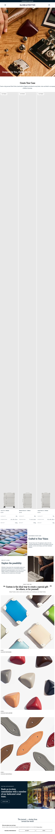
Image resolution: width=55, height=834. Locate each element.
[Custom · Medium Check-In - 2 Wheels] (27, 500)
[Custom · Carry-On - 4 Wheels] (9, 500)
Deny (44, 830)
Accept (27, 830)
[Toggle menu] (5, 5)
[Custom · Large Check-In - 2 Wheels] (46, 500)
